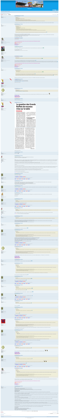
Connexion (57, 12)
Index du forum (2, 11)
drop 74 (1, 188)
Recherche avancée (56, 10)
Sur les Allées (9, 11)
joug (1, 323)
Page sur (56, 14)
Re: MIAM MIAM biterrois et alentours (19, 15)
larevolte (1, 349)
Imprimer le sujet (56, 11)
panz (15, 193)
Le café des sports (5, 11)
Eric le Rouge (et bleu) (17, 38)
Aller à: (48, 413)
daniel (15, 208)
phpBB (27, 417)
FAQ (55, 12)
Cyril (15, 16)
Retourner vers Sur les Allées (3, 413)
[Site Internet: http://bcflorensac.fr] (1, 162)
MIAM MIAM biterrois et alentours (5, 13)
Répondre (1, 14)
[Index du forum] (29, 7)
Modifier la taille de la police (57, 11)
